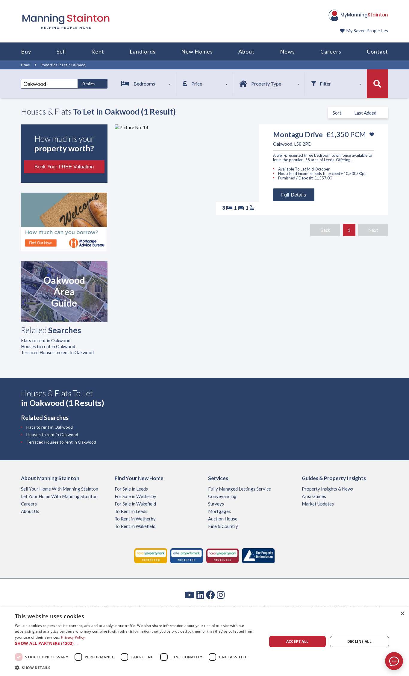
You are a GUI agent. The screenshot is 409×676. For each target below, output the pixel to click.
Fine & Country (223, 526)
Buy (26, 51)
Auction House (222, 518)
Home (25, 65)
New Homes (197, 51)
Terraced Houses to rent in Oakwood (57, 352)
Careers (330, 51)
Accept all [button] (297, 641)
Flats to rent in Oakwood (45, 340)
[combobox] (49, 84)
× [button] (402, 613)
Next (373, 230)
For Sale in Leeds (131, 488)
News (287, 51)
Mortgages (219, 511)
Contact (377, 51)
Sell (61, 51)
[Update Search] (377, 83)
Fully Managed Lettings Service (239, 488)
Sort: (338, 112)
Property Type (266, 83)
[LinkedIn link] (200, 594)
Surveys (216, 503)
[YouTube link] (189, 594)
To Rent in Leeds (131, 511)
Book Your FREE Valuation (64, 167)
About (246, 51)
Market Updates (318, 503)
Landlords (143, 51)
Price (196, 83)
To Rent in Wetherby (135, 518)
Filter (325, 83)
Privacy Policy (73, 637)
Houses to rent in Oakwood (48, 346)
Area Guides (314, 496)
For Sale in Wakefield (135, 503)
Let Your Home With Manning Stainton (59, 496)
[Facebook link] (210, 594)
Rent (97, 51)
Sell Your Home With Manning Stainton (59, 488)
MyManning (364, 15)
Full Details (293, 195)
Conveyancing (222, 496)
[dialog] (204, 641)
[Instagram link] (221, 594)
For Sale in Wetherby (135, 496)
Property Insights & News (327, 488)
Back (325, 230)
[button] (137, 643)
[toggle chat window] (394, 661)
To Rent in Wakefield (135, 526)
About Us (30, 511)
